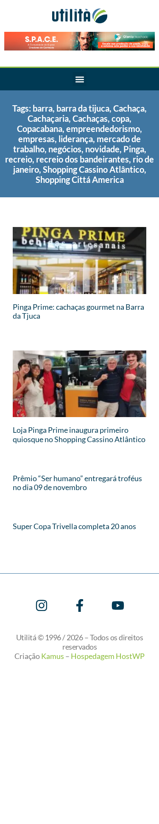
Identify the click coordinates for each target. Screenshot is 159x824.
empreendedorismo (103, 128)
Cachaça (129, 108)
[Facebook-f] (80, 605)
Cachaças (90, 118)
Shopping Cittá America (80, 179)
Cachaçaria (48, 118)
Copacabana (39, 128)
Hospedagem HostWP (108, 656)
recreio (18, 159)
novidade (102, 149)
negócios (64, 149)
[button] (79, 79)
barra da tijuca (82, 108)
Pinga (133, 149)
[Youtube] (118, 605)
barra (43, 108)
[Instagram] (41, 605)
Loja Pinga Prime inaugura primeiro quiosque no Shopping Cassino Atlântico (79, 434)
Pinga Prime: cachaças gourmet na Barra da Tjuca (78, 311)
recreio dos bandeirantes (82, 159)
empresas (36, 139)
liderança (76, 139)
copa (120, 118)
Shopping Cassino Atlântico (93, 169)
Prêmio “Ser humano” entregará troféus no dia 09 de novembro (77, 483)
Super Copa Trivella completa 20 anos (74, 526)
